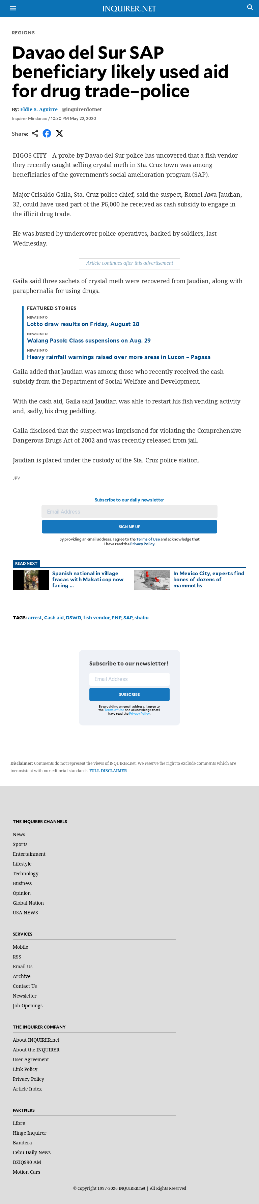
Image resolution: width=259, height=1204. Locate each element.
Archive (21, 976)
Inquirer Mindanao (29, 118)
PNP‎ (116, 617)
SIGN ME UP (129, 527)
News (19, 834)
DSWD (73, 617)
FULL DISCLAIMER (108, 771)
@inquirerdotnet (82, 109)
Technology (25, 873)
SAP (128, 617)
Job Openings (27, 1005)
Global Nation (28, 903)
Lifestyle (22, 863)
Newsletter (25, 996)
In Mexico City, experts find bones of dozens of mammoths (208, 579)
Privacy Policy (142, 543)
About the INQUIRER (36, 1049)
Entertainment (29, 854)
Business (22, 883)
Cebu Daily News (32, 1152)
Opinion (22, 893)
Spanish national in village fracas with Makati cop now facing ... (88, 579)
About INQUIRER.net (36, 1040)
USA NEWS (25, 912)
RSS (17, 956)
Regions (23, 32)
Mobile (20, 947)
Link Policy (25, 1069)
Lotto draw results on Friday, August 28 (83, 323)
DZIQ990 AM (27, 1162)
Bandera (22, 1142)
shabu (142, 617)
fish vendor (96, 617)
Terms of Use (148, 539)
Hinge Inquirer (30, 1133)
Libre (19, 1123)
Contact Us (25, 986)
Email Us (22, 966)
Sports (20, 844)
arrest (35, 617)
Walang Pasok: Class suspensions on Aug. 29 (89, 340)
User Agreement (31, 1059)
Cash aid (54, 617)
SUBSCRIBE (129, 694)
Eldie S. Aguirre (39, 109)
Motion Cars (26, 1172)
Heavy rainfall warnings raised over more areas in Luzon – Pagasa (118, 356)
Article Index (27, 1088)
